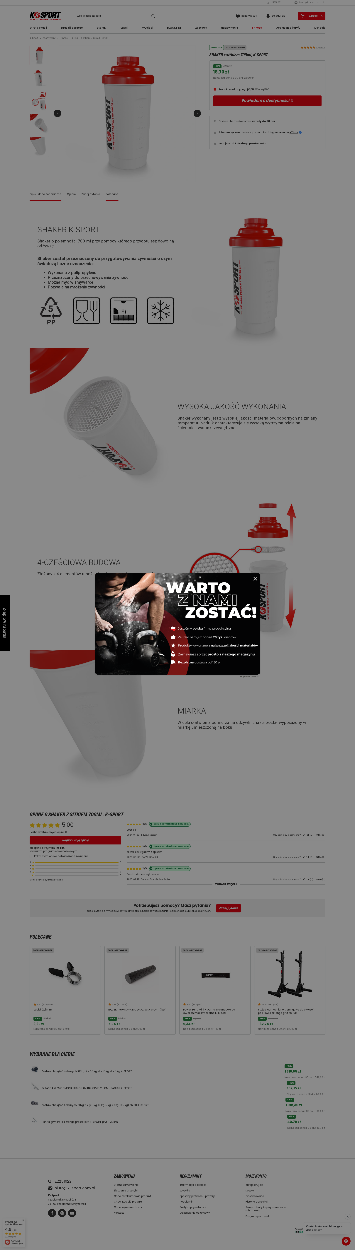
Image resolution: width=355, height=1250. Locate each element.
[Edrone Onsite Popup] (177, 625)
